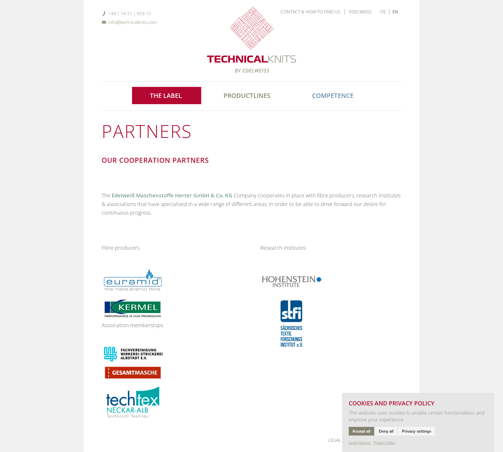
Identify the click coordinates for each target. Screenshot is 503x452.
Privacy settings (416, 431)
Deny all (386, 431)
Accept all (361, 431)
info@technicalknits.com (132, 22)
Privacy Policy (384, 442)
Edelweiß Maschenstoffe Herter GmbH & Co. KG (172, 195)
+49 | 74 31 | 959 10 (129, 13)
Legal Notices (360, 442)
